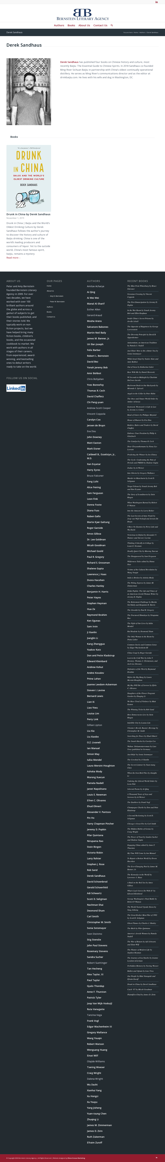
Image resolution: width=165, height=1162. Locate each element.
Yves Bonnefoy (95, 384)
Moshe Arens (94, 321)
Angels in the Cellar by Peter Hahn (141, 393)
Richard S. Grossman (98, 562)
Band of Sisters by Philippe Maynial (141, 415)
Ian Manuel (93, 748)
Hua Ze (91, 609)
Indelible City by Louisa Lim (138, 722)
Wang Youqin (94, 1038)
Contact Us (51, 317)
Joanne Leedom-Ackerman (102, 684)
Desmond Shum (96, 910)
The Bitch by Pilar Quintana (138, 928)
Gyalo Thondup (95, 986)
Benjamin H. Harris (97, 591)
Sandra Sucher (95, 957)
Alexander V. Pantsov (99, 812)
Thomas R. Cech (96, 390)
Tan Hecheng (94, 968)
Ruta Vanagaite (96, 1009)
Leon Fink (92, 498)
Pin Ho (90, 817)
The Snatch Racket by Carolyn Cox (141, 741)
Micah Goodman (96, 545)
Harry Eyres (93, 469)
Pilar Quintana (95, 835)
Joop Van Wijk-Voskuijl (99, 1003)
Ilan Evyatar (94, 464)
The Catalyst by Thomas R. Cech (140, 441)
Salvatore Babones (97, 326)
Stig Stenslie (94, 939)
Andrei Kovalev (95, 672)
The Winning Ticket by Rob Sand (140, 709)
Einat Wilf (92, 1055)
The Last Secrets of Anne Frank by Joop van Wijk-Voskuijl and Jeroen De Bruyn (142, 518)
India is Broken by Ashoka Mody (140, 577)
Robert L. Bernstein (98, 355)
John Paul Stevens (97, 945)
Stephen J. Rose (95, 864)
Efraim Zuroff (94, 1142)
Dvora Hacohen (95, 580)
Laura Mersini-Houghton (101, 765)
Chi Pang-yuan (95, 402)
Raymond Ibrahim (97, 614)
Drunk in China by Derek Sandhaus (28, 214)
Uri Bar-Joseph (95, 344)
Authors (50, 307)
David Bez (92, 361)
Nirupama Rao (95, 841)
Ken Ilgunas (93, 620)
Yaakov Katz (94, 649)
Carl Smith (93, 916)
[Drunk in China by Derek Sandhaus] (28, 178)
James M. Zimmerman (99, 1125)
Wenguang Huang (97, 1049)
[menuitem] (59, 25)
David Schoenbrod (97, 881)
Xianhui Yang (94, 1090)
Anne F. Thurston (96, 991)
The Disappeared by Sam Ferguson (141, 556)
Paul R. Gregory (95, 556)
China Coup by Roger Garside (139, 652)
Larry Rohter (94, 858)
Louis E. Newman (96, 794)
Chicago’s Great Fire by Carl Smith (141, 823)
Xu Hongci (92, 1096)
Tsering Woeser (96, 1067)
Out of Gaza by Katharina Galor (140, 367)
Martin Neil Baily (96, 332)
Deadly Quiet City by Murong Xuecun (142, 551)
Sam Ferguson (95, 493)
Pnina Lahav (94, 678)
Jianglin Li (92, 638)
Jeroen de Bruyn (96, 425)
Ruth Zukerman (95, 1136)
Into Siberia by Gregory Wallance (141, 473)
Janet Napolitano (96, 788)
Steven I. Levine (96, 690)
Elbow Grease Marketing (76, 1158)
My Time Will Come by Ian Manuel (141, 853)
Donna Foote (94, 504)
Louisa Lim (93, 713)
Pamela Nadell (95, 783)
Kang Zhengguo (96, 643)
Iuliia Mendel (94, 759)
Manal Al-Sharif (96, 303)
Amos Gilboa (94, 533)
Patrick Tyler (94, 997)
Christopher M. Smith (99, 922)
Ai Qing (91, 292)
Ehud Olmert (94, 806)
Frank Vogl (93, 1020)
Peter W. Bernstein (57, 301)
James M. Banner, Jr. (98, 338)
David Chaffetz (95, 396)
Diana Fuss (93, 510)
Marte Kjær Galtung (98, 522)
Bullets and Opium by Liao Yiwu (140, 971)
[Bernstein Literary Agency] (82, 13)
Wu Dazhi (92, 1084)
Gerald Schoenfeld (97, 887)
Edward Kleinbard (97, 661)
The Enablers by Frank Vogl (138, 802)
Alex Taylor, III (95, 974)
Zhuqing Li (93, 1119)
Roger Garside (95, 527)
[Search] (111, 25)
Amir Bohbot (94, 373)
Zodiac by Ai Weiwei (135, 468)
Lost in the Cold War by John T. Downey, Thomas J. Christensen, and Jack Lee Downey (142, 661)
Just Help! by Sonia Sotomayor (139, 754)
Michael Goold (95, 551)
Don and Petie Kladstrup (101, 655)
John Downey (94, 437)
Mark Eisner (93, 448)
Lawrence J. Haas (96, 574)
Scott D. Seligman (97, 899)
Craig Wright (94, 1072)
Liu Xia (90, 730)
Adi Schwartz (94, 893)
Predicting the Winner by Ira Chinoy (142, 454)
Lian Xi (90, 701)
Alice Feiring (94, 487)
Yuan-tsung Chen (96, 1113)
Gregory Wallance (97, 1032)
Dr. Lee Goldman (96, 539)
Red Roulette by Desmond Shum (140, 631)
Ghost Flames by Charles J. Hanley (141, 923)
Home (49, 286)
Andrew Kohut (95, 667)
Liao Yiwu (92, 707)
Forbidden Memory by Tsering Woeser (142, 965)
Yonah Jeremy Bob (97, 367)
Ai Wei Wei (93, 297)
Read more (12, 257)
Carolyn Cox (94, 419)
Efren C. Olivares (96, 800)
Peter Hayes (94, 597)
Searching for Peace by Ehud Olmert (142, 736)
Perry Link (92, 719)
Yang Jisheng (94, 1107)
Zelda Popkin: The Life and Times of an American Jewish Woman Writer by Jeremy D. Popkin (142, 594)
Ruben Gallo (94, 516)
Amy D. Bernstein (56, 296)
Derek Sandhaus (14, 32)
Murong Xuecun (96, 777)
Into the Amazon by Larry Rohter (140, 510)
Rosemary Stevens (97, 951)
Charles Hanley (95, 585)
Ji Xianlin (92, 632)
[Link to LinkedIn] (157, 2)
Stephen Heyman (97, 603)
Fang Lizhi (92, 481)
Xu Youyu (92, 1101)
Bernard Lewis (95, 696)
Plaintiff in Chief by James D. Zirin (141, 994)
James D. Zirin (94, 1130)
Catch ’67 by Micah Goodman (139, 989)
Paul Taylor (93, 980)
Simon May (93, 754)
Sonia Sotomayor (96, 928)
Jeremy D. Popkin (96, 829)
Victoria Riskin (95, 852)
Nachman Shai (95, 904)
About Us (50, 291)
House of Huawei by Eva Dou (139, 420)
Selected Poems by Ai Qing (138, 789)
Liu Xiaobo (93, 736)
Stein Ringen (94, 846)
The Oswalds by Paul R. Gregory (140, 610)
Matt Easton (94, 442)
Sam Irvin (92, 626)
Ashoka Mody (94, 771)
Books (49, 312)
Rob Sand (92, 870)
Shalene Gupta (95, 568)
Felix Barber (94, 350)
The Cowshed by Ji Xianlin (138, 759)
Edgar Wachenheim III (99, 1026)
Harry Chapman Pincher (100, 823)
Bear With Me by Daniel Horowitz (141, 372)
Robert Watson (95, 1044)
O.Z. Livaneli (94, 742)
